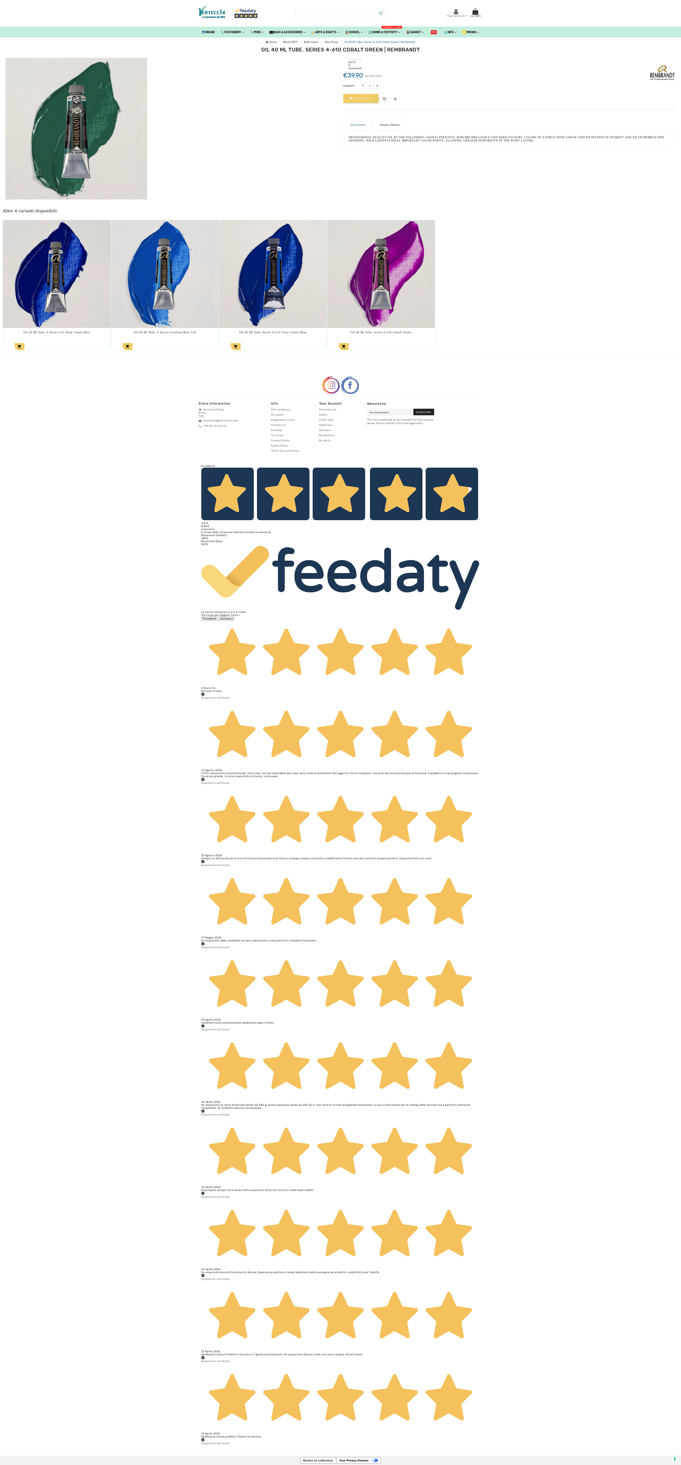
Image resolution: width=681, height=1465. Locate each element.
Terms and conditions (285, 450)
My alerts (325, 440)
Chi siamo (277, 414)
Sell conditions (280, 409)
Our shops (277, 435)
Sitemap (276, 430)
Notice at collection (318, 1460)
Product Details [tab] (390, 124)
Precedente (209, 618)
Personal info (327, 409)
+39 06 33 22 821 (215, 426)
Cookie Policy (279, 445)
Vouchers (325, 430)
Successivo (226, 618)
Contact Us (278, 425)
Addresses (326, 425)
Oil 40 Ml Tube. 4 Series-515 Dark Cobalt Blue (56, 332)
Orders (323, 414)
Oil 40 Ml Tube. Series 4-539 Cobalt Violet (381, 332)
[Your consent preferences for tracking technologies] (674, 1458)
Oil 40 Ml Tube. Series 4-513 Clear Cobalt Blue (273, 332)
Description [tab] (357, 124)
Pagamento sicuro (283, 419)
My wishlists (327, 435)
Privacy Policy (280, 440)
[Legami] (434, 32)
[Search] (381, 13)
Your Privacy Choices (354, 1460)
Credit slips (326, 419)
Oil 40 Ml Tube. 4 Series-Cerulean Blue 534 (165, 332)
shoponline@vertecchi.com (221, 420)
